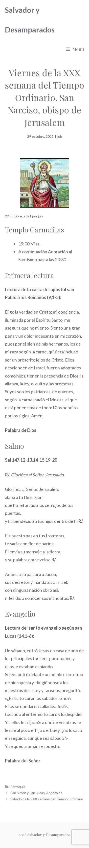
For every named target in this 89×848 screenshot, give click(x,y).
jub (59, 136)
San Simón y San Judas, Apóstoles (36, 793)
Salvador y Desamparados (30, 19)
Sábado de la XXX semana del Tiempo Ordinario (46, 799)
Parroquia (17, 787)
